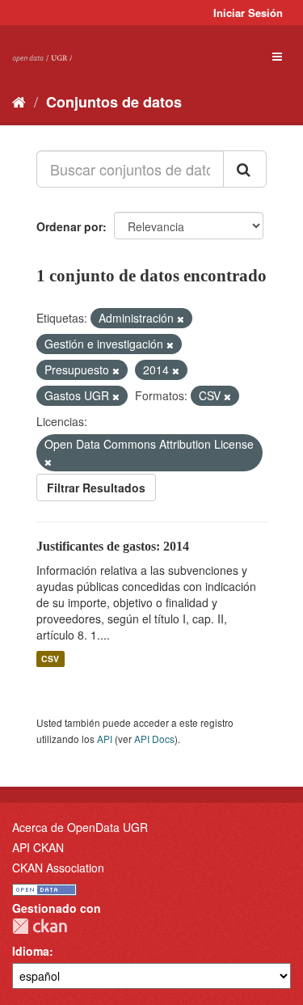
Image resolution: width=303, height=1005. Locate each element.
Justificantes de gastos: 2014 (112, 546)
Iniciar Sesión (248, 12)
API (104, 738)
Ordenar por (69, 226)
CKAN (39, 926)
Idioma (30, 951)
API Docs (154, 738)
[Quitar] (180, 318)
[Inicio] (19, 101)
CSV (50, 658)
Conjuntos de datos (114, 101)
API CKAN (38, 847)
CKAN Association (58, 867)
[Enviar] (245, 169)
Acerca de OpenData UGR (80, 827)
